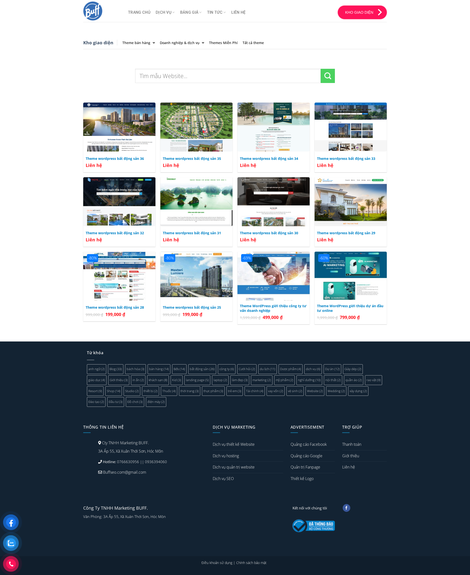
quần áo (353, 380)
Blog (115, 369)
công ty (226, 369)
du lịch (267, 369)
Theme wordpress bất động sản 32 (115, 233)
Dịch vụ (163, 12)
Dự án (332, 369)
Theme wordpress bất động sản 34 (269, 158)
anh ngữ (96, 369)
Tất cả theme (253, 42)
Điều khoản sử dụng (216, 562)
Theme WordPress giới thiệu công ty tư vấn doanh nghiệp (273, 308)
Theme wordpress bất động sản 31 (192, 233)
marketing (261, 380)
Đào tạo (96, 401)
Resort (95, 391)
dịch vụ (313, 369)
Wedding (336, 391)
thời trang (189, 391)
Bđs (179, 369)
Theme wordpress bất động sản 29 (346, 233)
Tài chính (254, 391)
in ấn (138, 380)
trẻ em (234, 391)
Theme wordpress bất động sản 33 (346, 158)
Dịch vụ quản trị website (234, 467)
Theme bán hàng (136, 42)
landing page (197, 380)
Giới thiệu (119, 380)
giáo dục (96, 380)
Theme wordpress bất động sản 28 (115, 307)
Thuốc (169, 391)
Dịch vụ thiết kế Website (234, 444)
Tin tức (215, 12)
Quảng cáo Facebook (309, 444)
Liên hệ (238, 12)
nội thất (333, 380)
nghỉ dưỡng (309, 380)
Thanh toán (351, 444)
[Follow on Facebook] (346, 508)
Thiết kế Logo (302, 478)
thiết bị (150, 391)
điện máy (156, 401)
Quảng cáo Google (306, 455)
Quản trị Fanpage (305, 467)
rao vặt (373, 380)
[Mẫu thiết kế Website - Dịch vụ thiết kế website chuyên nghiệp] (102, 11)
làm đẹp (240, 380)
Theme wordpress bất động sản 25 (192, 307)
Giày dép (352, 369)
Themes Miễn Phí (223, 42)
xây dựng (358, 391)
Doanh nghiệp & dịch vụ (180, 42)
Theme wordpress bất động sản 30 (269, 233)
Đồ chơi (135, 401)
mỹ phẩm (284, 380)
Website (315, 391)
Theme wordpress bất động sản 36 (115, 158)
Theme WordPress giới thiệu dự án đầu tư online (350, 308)
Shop (113, 391)
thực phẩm (213, 391)
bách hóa (135, 369)
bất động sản (202, 369)
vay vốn (275, 391)
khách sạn (158, 380)
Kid (176, 380)
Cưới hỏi (247, 369)
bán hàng (159, 369)
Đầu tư (116, 401)
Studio (132, 391)
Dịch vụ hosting (226, 455)
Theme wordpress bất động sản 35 (192, 158)
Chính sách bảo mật (251, 562)
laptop (220, 380)
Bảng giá (189, 12)
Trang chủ (139, 12)
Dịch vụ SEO (223, 478)
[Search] (328, 76)
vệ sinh (295, 391)
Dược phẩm (290, 369)
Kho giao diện (98, 43)
